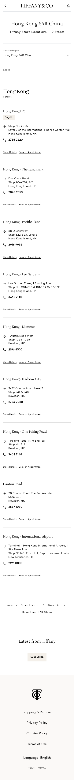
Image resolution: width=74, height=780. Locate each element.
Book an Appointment (30, 152)
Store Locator (30, 605)
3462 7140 (15, 297)
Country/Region (11, 51)
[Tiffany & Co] (37, 6)
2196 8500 (15, 349)
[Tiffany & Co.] (37, 695)
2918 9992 (15, 244)
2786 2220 (15, 140)
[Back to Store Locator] (5, 5)
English (45, 758)
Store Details (10, 152)
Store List (54, 605)
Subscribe (37, 657)
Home (9, 605)
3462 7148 (15, 454)
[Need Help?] (68, 5)
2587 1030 (15, 507)
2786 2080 (15, 402)
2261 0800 (15, 563)
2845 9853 (15, 192)
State (6, 70)
